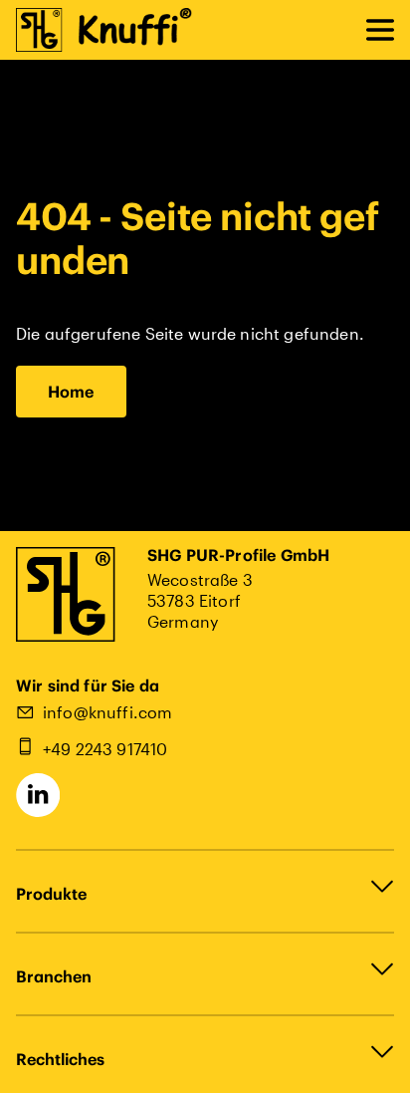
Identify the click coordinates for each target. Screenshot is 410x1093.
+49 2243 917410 (105, 748)
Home (71, 392)
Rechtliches (60, 1059)
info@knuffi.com (107, 711)
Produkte (51, 894)
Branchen (54, 976)
